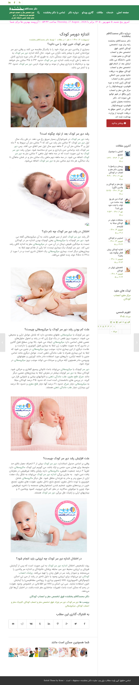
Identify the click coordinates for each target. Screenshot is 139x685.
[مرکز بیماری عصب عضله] (136, 342)
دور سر (81, 143)
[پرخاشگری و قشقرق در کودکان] (33, 652)
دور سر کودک (21, 53)
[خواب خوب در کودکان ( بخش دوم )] (73, 652)
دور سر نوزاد (60, 602)
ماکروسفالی (19, 467)
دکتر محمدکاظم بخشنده (39, 39)
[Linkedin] (9, 2)
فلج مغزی (73, 377)
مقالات (59, 39)
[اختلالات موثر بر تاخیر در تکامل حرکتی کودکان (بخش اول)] (23, 652)
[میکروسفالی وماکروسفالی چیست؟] (53, 652)
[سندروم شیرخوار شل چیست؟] (63, 652)
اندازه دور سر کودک (46, 474)
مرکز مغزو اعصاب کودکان (122, 297)
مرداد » (114, 331)
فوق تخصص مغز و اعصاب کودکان (39, 602)
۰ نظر (69, 39)
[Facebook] (14, 2)
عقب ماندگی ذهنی (57, 377)
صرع (81, 377)
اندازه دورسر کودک (74, 34)
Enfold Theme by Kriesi (53, 680)
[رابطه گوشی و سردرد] (83, 652)
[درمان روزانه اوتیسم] (13, 652)
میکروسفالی (59, 240)
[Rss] (19, 2)
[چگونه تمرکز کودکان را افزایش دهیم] (43, 652)
